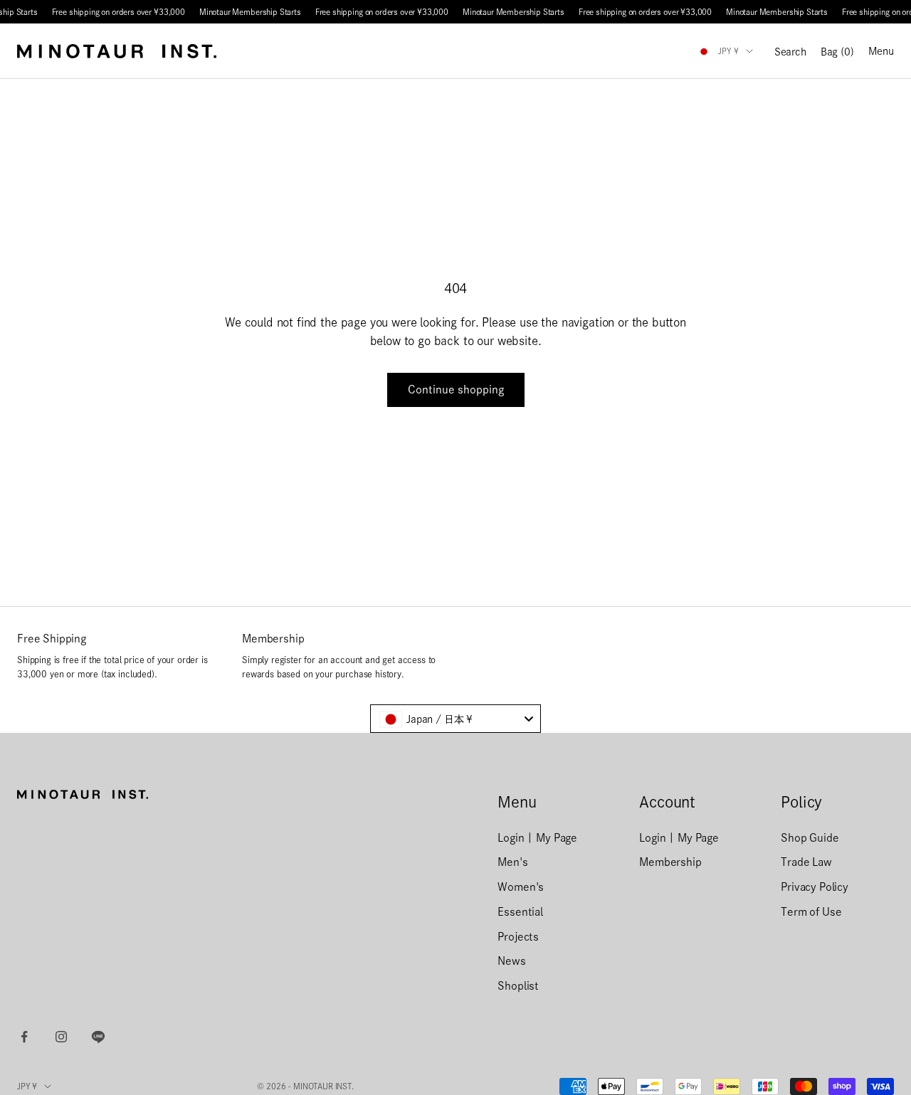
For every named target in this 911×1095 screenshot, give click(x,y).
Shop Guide (809, 837)
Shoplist (518, 985)
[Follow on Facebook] (24, 1037)
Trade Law (806, 862)
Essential (520, 911)
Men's (512, 862)
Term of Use (811, 911)
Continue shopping (456, 389)
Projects (518, 936)
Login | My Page (537, 837)
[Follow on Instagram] (61, 1037)
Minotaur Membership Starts (250, 12)
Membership (670, 862)
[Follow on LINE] (98, 1037)
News (511, 961)
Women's (520, 887)
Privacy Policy (814, 887)
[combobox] (455, 718)
